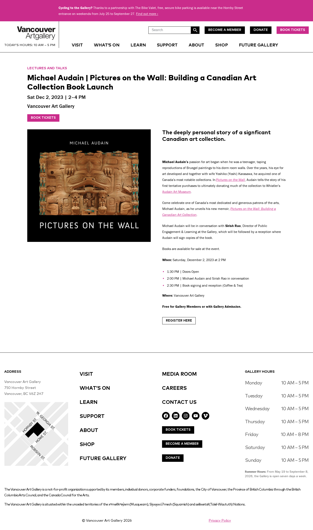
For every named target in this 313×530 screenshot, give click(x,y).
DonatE (261, 30)
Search (195, 30)
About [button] (196, 45)
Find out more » (147, 14)
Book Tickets (292, 30)
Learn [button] (138, 45)
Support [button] (167, 45)
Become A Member (182, 443)
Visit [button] (77, 45)
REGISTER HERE (179, 320)
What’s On (106, 45)
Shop (221, 45)
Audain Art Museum (176, 191)
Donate (173, 457)
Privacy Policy (220, 520)
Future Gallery (258, 45)
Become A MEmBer (224, 30)
